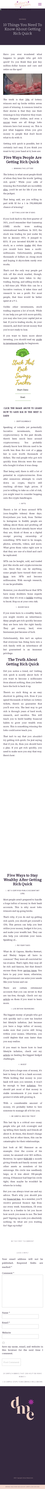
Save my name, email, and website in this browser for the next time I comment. (22, 1350)
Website (6, 1332)
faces (5, 576)
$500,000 (28, 1158)
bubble (29, 597)
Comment (8, 1273)
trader (28, 245)
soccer (6, 122)
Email (6, 1322)
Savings (22, 19)
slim (5, 189)
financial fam (13, 1199)
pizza (39, 450)
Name (6, 1312)
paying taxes (30, 970)
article (6, 999)
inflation (31, 1085)
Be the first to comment (22, 1241)
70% (27, 99)
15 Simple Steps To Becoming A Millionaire (23, 1382)
